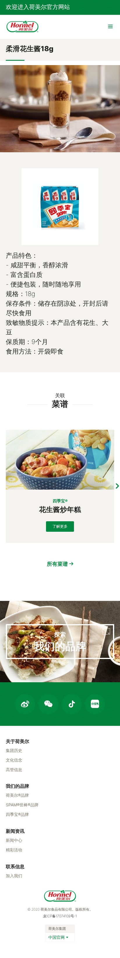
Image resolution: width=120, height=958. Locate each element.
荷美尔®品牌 (17, 795)
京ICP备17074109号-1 (60, 916)
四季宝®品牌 (17, 814)
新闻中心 (14, 840)
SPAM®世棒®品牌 (22, 804)
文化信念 (14, 760)
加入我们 (14, 875)
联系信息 (15, 866)
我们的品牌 (17, 786)
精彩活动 (14, 849)
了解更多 (60, 526)
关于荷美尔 (17, 741)
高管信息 (14, 769)
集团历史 (14, 750)
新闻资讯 (15, 831)
